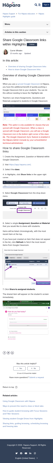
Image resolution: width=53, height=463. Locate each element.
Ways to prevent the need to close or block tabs (23, 406)
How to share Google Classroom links (24, 69)
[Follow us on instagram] (36, 453)
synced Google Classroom (28, 84)
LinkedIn (12, 353)
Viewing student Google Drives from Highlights (23, 418)
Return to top (9, 387)
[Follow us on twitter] (17, 453)
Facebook (4, 353)
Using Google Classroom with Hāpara (19, 401)
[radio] (19, 368)
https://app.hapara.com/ (20, 164)
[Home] (11, 5)
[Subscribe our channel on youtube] (27, 453)
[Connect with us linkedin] (31, 453)
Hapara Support (9, 14)
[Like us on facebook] (22, 453)
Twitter (8, 353)
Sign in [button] (46, 5)
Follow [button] (31, 44)
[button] (39, 5)
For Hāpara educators (26, 14)
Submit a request (36, 377)
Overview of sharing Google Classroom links (27, 66)
